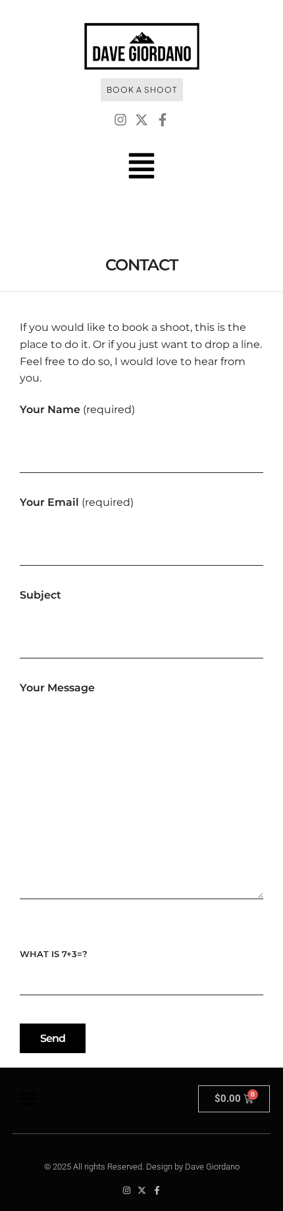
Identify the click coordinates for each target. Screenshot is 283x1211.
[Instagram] (120, 119)
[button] (28, 1099)
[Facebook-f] (162, 119)
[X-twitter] (141, 119)
